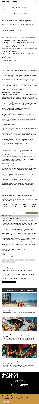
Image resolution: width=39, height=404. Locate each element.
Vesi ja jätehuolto (10, 259)
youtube (22, 388)
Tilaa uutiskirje (4, 401)
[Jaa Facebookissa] (21, 18)
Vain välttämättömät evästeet (7, 213)
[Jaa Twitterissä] (14, 18)
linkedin (25, 388)
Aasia (26, 259)
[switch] (14, 206)
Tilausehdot (14, 393)
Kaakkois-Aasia (31, 259)
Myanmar (8, 262)
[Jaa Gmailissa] (18, 18)
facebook (13, 388)
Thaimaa (13, 262)
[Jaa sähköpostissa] (24, 18)
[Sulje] (37, 396)
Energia (4, 259)
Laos (3, 262)
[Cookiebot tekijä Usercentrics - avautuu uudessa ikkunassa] (33, 190)
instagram (18, 388)
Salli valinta (19, 213)
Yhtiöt (16, 259)
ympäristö (21, 259)
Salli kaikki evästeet (31, 213)
